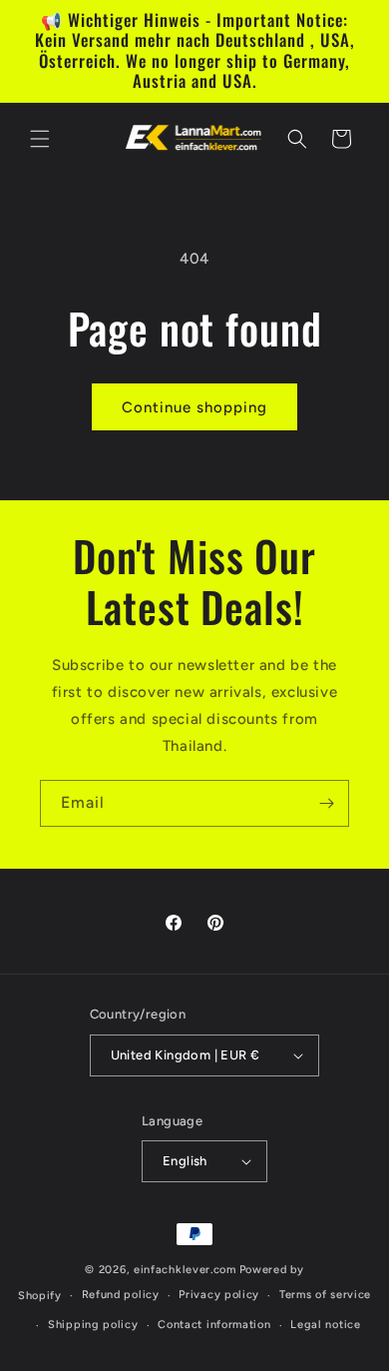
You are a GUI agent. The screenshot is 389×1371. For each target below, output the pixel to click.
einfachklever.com (185, 1269)
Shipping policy (93, 1324)
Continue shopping (194, 407)
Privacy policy (219, 1294)
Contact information (214, 1324)
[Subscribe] (326, 803)
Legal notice (325, 1324)
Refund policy (121, 1294)
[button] (40, 139)
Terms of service (325, 1294)
